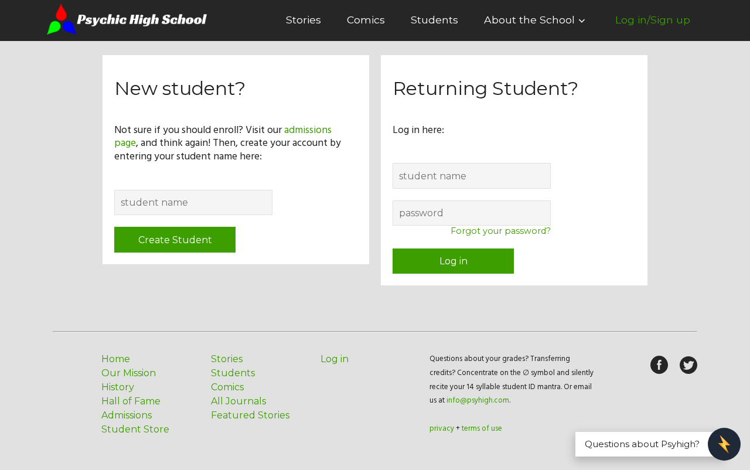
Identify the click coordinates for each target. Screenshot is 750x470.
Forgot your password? (501, 231)
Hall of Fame (131, 401)
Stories (303, 19)
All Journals (238, 401)
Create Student (175, 240)
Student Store (135, 429)
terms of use (482, 429)
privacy (441, 429)
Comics (366, 19)
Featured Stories (250, 415)
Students (434, 19)
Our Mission (128, 373)
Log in (453, 261)
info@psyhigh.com (477, 400)
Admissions (126, 415)
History (117, 387)
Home (115, 359)
